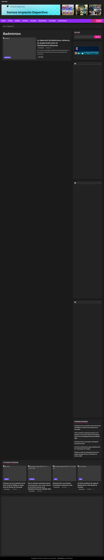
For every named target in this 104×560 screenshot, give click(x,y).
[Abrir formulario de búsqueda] (89, 20)
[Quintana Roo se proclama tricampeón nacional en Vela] (64, 473)
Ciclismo (33, 21)
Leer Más (41, 57)
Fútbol (10, 21)
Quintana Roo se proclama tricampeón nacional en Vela (62, 484)
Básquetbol (43, 21)
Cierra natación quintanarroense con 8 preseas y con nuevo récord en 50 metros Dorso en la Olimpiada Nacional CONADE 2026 (39, 486)
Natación (32, 479)
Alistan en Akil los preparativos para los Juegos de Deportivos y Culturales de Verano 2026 (86, 454)
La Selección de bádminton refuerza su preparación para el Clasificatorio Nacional (19, 48)
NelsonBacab (41, 47)
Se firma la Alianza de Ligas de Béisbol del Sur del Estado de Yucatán (88, 485)
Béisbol (17, 21)
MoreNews (61, 558)
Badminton (7, 57)
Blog (81, 479)
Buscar (77, 32)
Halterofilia (62, 21)
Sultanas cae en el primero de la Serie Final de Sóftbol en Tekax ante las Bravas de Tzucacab (87, 427)
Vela (56, 479)
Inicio (4, 21)
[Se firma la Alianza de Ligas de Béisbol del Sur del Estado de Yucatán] (89, 473)
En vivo (98, 21)
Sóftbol (25, 21)
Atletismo (52, 21)
